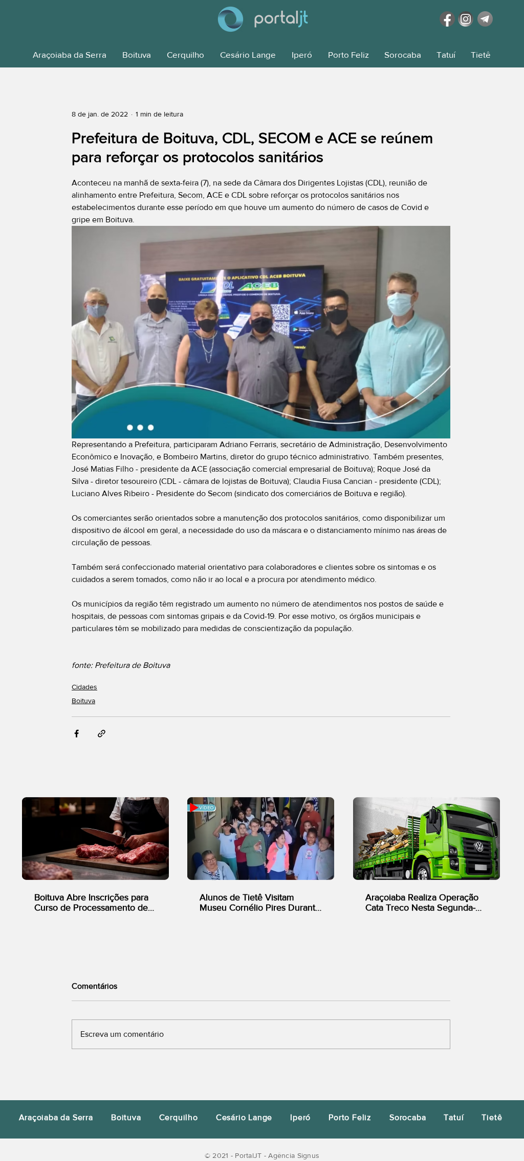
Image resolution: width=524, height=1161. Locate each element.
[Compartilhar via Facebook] (76, 733)
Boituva (83, 700)
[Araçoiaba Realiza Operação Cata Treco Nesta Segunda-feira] (426, 838)
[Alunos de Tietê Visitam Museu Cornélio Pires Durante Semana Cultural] (260, 838)
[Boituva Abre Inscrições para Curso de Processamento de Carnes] (95, 838)
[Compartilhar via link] (101, 733)
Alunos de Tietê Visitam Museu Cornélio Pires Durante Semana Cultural (260, 902)
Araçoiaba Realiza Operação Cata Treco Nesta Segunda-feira (421, 902)
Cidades (84, 687)
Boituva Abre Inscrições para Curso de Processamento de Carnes (91, 902)
